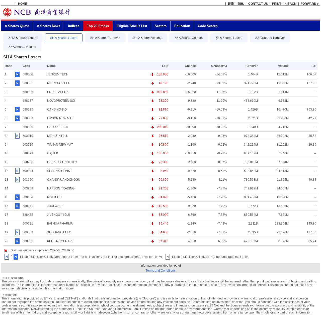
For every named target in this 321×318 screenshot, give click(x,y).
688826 (28, 92)
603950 (28, 179)
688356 (28, 74)
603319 (28, 136)
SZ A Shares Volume (22, 47)
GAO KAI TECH (57, 127)
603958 (28, 188)
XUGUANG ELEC (59, 232)
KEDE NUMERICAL (60, 241)
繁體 (231, 4)
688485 (28, 215)
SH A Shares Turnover (105, 38)
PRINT (276, 4)
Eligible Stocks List (132, 26)
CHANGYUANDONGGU (63, 179)
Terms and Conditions (161, 270)
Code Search (208, 26)
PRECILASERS (57, 92)
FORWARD (308, 4)
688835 (28, 127)
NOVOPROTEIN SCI (61, 100)
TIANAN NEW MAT (60, 144)
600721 (28, 223)
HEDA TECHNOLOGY (62, 162)
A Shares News (48, 26)
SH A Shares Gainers (23, 38)
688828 (28, 153)
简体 (241, 4)
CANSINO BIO (57, 109)
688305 (28, 241)
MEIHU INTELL (57, 136)
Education (182, 26)
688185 (28, 109)
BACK (291, 4)
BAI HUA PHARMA (60, 223)
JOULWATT (55, 206)
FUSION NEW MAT (60, 118)
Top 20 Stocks (98, 26)
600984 (28, 171)
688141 (28, 206)
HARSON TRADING (60, 188)
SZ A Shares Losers (229, 38)
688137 (28, 100)
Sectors (161, 26)
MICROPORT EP (58, 83)
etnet (177, 265)
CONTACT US (258, 4)
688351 (28, 83)
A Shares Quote (17, 26)
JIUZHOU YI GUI (58, 215)
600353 (28, 232)
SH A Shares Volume (147, 38)
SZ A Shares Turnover (270, 38)
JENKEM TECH (57, 74)
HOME (22, 4)
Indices (73, 26)
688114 (28, 197)
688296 (28, 162)
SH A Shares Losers (63, 38)
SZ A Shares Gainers (189, 38)
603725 (28, 144)
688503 (28, 118)
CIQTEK (52, 153)
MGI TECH (54, 197)
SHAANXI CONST (59, 171)
